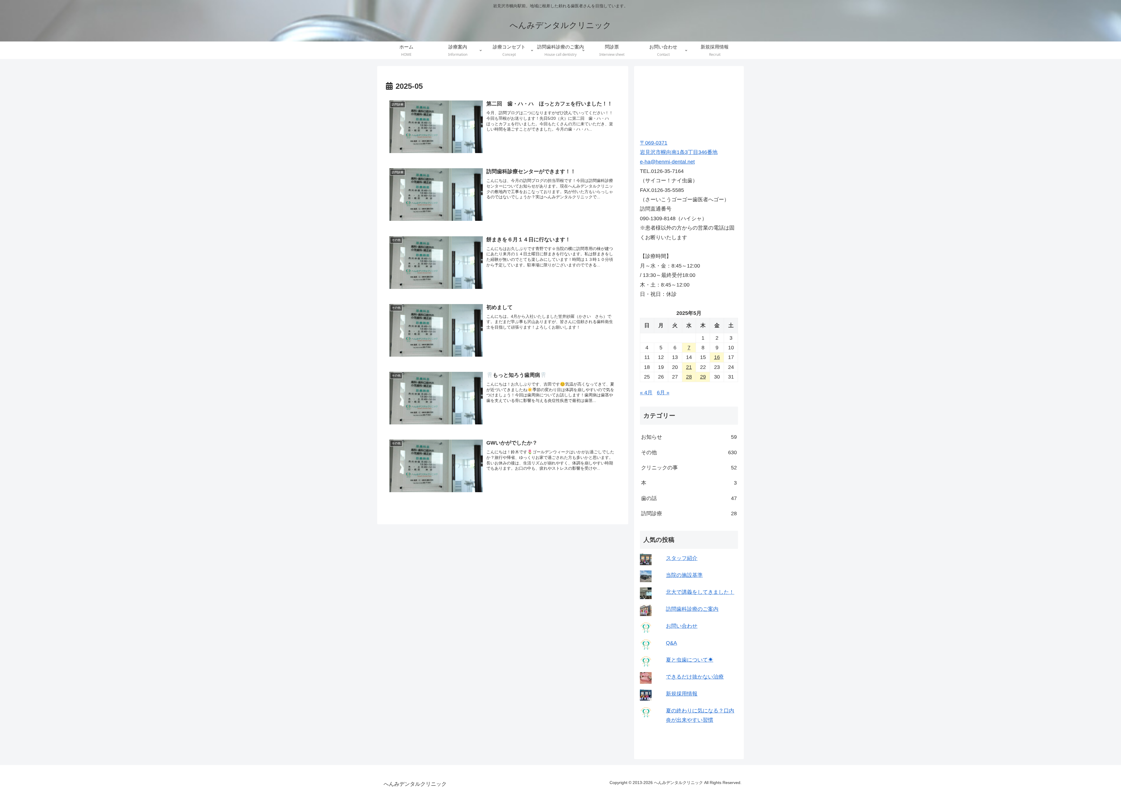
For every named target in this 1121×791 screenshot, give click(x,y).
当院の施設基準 (684, 575)
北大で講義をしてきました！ (700, 592)
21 (689, 367)
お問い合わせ (681, 626)
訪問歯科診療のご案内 (692, 609)
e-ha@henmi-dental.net (667, 162)
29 (703, 377)
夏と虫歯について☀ (689, 660)
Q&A (671, 643)
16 (717, 357)
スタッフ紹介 (681, 558)
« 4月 (646, 393)
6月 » (663, 393)
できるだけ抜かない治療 (695, 677)
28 (689, 377)
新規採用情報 (681, 694)
